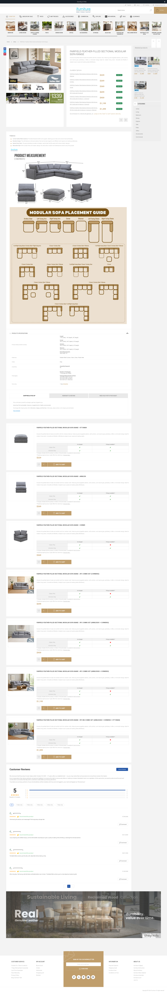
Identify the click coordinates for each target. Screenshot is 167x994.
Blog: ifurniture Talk (16, 977)
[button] (159, 28)
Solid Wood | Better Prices (82, 1)
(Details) (65, 384)
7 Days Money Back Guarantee (19, 968)
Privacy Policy (15, 975)
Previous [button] (10, 87)
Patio (137, 127)
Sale (137, 124)
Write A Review (122, 769)
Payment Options (113, 965)
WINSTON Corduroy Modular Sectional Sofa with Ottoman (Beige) (153, 70)
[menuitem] (23, 965)
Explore (138, 121)
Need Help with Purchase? (108, 395)
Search (150, 10)
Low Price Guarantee (17, 970)
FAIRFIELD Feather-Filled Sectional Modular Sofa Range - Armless (84, 80)
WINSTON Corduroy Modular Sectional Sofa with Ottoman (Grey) (140, 70)
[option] (15, 87)
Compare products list (160, 5)
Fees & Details (16, 410)
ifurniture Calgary (138, 965)
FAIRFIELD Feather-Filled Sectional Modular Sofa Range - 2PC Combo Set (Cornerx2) (84, 92)
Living (137, 112)
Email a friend (126, 120)
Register (129, 5)
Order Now (119, 75)
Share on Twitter (5, 51)
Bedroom (138, 115)
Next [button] (59, 87)
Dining (137, 118)
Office (137, 130)
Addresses (39, 970)
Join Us (136, 980)
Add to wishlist (39, 464)
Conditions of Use (114, 972)
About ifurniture (138, 970)
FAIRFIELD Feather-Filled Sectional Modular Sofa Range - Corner (84, 86)
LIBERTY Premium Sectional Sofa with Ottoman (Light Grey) (139, 94)
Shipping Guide (113, 968)
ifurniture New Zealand (140, 972)
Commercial (139, 137)
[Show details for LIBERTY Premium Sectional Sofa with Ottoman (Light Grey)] (140, 85)
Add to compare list (121, 120)
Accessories (139, 134)
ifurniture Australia (139, 975)
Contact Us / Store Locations (19, 965)
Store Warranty (15, 972)
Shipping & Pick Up (29, 395)
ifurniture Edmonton (139, 968)
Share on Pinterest (5, 54)
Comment (123, 824)
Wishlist (38, 975)
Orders (38, 968)
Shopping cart (40, 972)
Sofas (137, 109)
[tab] (29, 395)
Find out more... (66, 455)
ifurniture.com (137, 977)
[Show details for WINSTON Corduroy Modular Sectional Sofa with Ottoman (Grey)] (140, 61)
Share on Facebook (5, 48)
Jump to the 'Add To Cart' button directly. (107, 114)
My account (39, 965)
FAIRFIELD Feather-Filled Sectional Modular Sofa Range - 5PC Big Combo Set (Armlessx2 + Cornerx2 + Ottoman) (84, 109)
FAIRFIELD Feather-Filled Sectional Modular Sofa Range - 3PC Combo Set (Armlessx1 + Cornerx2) (84, 97)
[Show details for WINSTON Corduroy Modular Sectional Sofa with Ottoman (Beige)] (154, 61)
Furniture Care (112, 970)
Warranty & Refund (68, 395)
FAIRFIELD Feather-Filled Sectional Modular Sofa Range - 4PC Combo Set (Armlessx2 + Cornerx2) (84, 103)
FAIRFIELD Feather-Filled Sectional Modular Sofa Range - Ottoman (84, 75)
